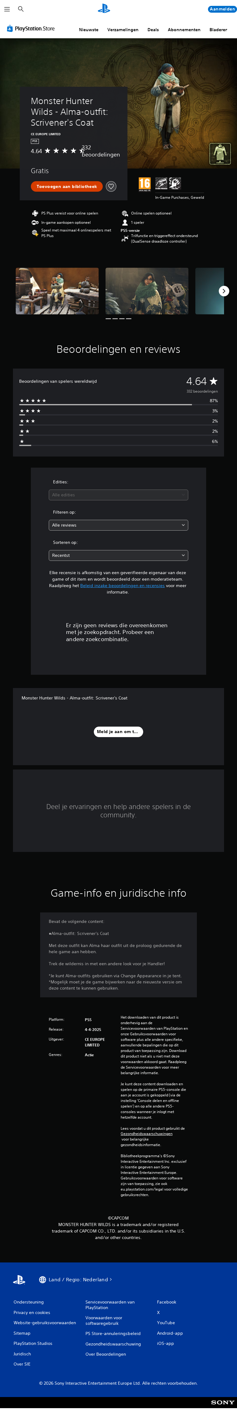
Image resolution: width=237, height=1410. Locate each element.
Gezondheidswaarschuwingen (147, 1133)
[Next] (224, 291)
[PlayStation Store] (32, 28)
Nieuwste (88, 29)
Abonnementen (184, 29)
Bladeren (219, 29)
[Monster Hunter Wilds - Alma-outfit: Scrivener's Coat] (57, 291)
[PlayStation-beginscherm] (104, 9)
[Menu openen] (7, 9)
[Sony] (223, 1406)
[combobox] (118, 495)
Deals (153, 29)
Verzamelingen (123, 29)
